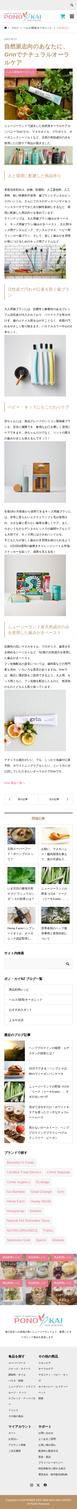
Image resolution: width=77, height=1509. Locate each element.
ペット (42, 1392)
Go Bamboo (16, 1192)
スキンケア (44, 1363)
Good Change (41, 1192)
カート (12, 1433)
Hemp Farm (16, 1201)
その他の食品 (15, 1416)
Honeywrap (15, 1211)
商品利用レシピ (19, 989)
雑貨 (40, 1398)
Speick (41, 1240)
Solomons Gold (18, 1240)
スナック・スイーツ (19, 1368)
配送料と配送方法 (48, 1450)
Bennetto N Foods (20, 1162)
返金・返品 (44, 1456)
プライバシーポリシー (50, 1462)
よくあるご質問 (47, 1439)
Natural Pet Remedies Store (28, 1221)
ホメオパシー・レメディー (53, 1386)
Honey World (41, 1201)
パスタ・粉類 (15, 1380)
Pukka (48, 1230)
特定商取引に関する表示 (52, 1468)
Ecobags (42, 1182)
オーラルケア (45, 1368)
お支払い (13, 1439)
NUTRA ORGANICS (22, 1230)
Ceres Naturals (58, 1172)
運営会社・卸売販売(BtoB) (53, 1474)
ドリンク (13, 1410)
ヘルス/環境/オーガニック (25, 999)
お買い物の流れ (47, 1445)
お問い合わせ (45, 1433)
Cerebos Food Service (24, 1172)
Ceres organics (18, 1182)
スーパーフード (17, 1363)
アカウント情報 (17, 1445)
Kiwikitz (36, 1211)
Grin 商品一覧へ (14, 782)
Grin (60, 1192)
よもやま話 (16, 1020)
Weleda (58, 1240)
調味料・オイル (17, 1374)
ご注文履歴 (14, 1450)
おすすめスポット (20, 1009)
